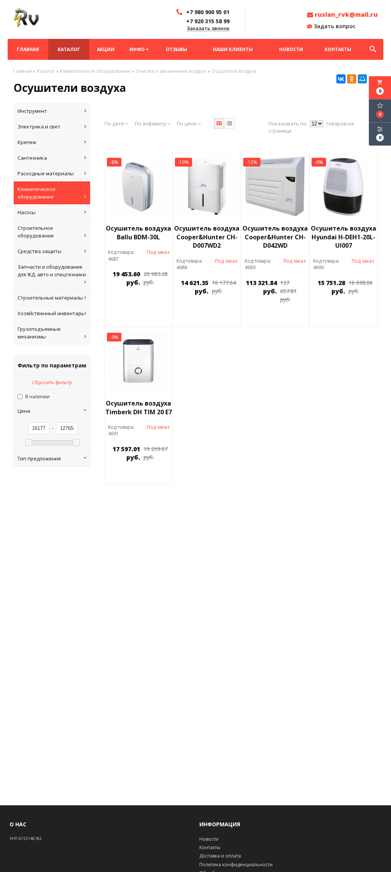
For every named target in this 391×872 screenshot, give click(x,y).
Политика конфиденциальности (236, 864)
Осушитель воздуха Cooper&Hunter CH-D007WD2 (206, 237)
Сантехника (32, 157)
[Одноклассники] (351, 78)
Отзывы (176, 49)
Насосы (27, 212)
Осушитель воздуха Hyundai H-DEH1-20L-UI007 (343, 237)
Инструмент (32, 110)
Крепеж (27, 142)
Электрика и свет (39, 126)
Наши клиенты (233, 49)
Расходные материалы (46, 173)
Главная (28, 49)
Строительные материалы (50, 297)
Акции (106, 49)
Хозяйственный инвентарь (51, 313)
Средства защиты (39, 251)
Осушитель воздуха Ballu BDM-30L (138, 232)
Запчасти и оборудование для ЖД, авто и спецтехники (52, 270)
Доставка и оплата (220, 856)
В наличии (37, 396)
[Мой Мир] (362, 78)
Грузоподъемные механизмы (39, 332)
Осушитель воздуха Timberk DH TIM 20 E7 (138, 407)
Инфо (137, 49)
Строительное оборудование (36, 231)
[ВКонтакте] (341, 78)
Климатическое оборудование (37, 193)
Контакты (338, 49)
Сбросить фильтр (52, 382)
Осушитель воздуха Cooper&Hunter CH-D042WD (275, 237)
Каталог (69, 49)
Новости (291, 49)
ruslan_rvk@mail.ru (345, 14)
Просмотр (153, 300)
